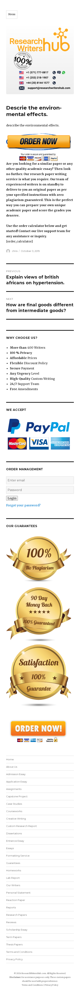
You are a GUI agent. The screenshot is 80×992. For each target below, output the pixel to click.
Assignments (13, 788)
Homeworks (13, 870)
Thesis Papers (14, 944)
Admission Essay (15, 774)
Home (10, 759)
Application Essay (16, 781)
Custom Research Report (21, 826)
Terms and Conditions (19, 951)
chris (14, 250)
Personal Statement (18, 892)
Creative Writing (16, 818)
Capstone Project (17, 796)
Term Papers (13, 937)
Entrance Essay (15, 840)
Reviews (11, 922)
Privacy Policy (14, 959)
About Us (11, 766)
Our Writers (13, 885)
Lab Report (13, 877)
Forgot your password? (23, 505)
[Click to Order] (40, 147)
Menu (11, 14)
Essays (10, 848)
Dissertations (14, 833)
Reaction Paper (15, 900)
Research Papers (16, 914)
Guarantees (13, 863)
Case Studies (14, 803)
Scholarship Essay (16, 929)
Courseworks (14, 811)
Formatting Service (18, 855)
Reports (11, 907)
